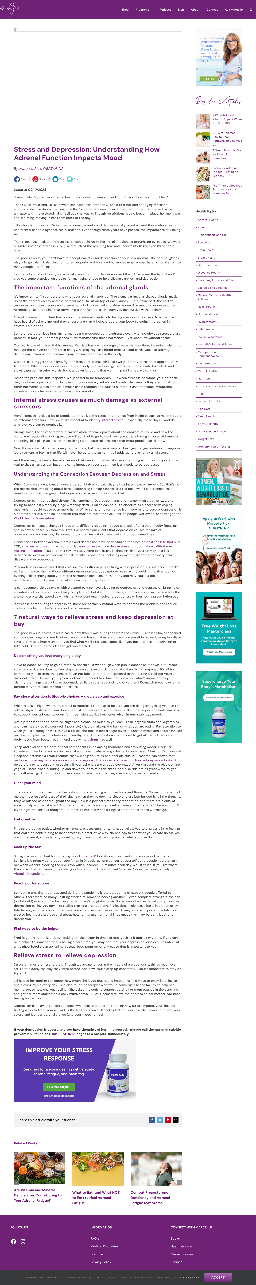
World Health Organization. (34, 518)
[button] (251, 9)
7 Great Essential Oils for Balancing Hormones (227, 154)
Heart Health (206, 307)
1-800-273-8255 (62, 1034)
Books (175, 1238)
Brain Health (206, 250)
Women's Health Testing (214, 446)
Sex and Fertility (209, 401)
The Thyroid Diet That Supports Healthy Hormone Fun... (227, 189)
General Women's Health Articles (214, 297)
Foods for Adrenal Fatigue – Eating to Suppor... (225, 172)
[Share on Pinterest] (39, 179)
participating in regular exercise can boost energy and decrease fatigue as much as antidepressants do (93, 760)
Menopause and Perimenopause (208, 354)
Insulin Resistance (210, 337)
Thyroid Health (208, 424)
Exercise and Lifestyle (213, 288)
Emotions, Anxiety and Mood (217, 280)
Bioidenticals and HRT (213, 235)
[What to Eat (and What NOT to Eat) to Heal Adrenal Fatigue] (39, 1169)
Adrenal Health (208, 220)
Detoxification (207, 265)
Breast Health (207, 257)
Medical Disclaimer (105, 1246)
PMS (201, 394)
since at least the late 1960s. (155, 542)
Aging (202, 227)
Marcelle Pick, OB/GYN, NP (41, 168)
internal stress (112, 420)
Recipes (177, 1262)
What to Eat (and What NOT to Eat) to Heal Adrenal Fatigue (37, 1197)
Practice (97, 1254)
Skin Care (204, 409)
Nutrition (204, 378)
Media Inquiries (182, 1254)
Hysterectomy (207, 322)
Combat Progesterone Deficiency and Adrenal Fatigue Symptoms (92, 1197)
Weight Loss (206, 439)
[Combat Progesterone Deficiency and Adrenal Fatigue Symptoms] (98, 1169)
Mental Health (207, 371)
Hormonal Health (209, 314)
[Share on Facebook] (20, 179)
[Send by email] (58, 179)
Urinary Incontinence (212, 431)
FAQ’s (95, 1238)
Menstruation (207, 363)
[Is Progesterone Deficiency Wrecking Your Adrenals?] (156, 1169)
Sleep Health (206, 416)
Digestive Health (209, 272)
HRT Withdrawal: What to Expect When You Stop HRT (227, 119)
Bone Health (206, 242)
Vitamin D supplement (31, 874)
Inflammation (207, 329)
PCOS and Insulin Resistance (217, 386)
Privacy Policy (101, 1262)
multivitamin (91, 739)
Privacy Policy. (191, 1277)
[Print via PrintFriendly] (73, 179)
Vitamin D (89, 856)
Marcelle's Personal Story (215, 344)
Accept (218, 1277)
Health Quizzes (182, 1246)
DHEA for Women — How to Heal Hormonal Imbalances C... (227, 138)
